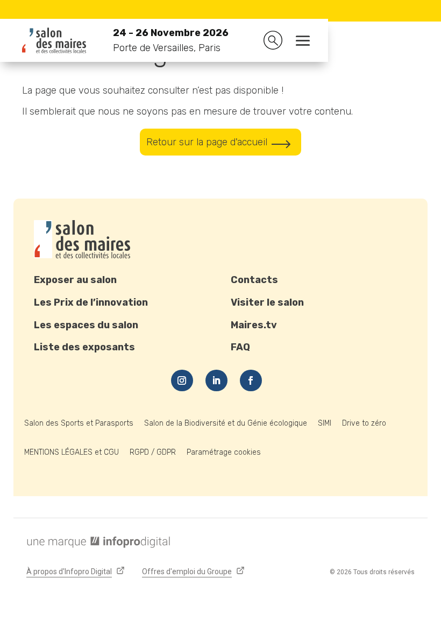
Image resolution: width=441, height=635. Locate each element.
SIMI (324, 423)
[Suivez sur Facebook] (251, 380)
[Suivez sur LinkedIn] (216, 380)
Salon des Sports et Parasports (78, 423)
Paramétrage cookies (224, 452)
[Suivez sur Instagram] (182, 380)
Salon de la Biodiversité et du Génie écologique (225, 423)
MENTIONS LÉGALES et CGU (71, 452)
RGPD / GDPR (153, 452)
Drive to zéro (364, 423)
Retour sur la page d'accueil (206, 142)
